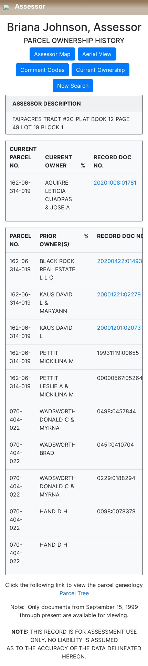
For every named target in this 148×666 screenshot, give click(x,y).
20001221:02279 (119, 294)
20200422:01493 (119, 261)
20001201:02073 (119, 327)
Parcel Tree (74, 593)
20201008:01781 (115, 182)
